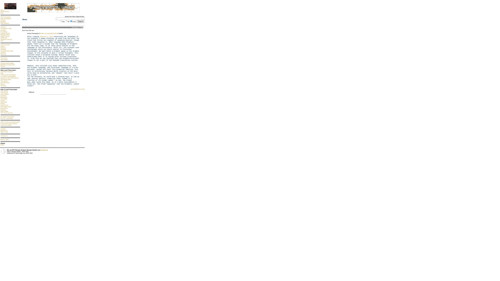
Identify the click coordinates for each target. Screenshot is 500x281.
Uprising (3, 110)
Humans (3, 27)
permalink (74, 89)
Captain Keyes (5, 33)
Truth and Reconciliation (8, 75)
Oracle (3, 100)
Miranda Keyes (5, 35)
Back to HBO (5, 139)
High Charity (4, 111)
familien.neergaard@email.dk (49, 33)
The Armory (4, 92)
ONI (2, 41)
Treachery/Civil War (7, 51)
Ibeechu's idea (46, 37)
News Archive (5, 11)
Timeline (3, 129)
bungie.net (44, 150)
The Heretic (4, 91)
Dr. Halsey (4, 31)
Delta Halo (4, 102)
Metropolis (4, 97)
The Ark (3, 20)
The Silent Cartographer (8, 76)
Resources (4, 130)
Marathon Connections (8, 65)
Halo (2, 73)
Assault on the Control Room (10, 78)
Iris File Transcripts (7, 118)
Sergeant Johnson (6, 39)
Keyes (3, 84)
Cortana (3, 30)
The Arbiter (4, 99)
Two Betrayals (5, 82)
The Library (4, 81)
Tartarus (3, 48)
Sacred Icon (4, 105)
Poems (3, 66)
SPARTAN (4, 38)
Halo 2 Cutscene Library (10, 122)
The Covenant (5, 45)
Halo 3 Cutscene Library (9, 124)
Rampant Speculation (7, 63)
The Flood (4, 58)
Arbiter (3, 46)
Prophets (3, 49)
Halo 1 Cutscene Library (8, 122)
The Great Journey (7, 113)
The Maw (3, 86)
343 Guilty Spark (6, 79)
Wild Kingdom (5, 23)
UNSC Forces (5, 36)
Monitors (3, 21)
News (2, 10)
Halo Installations (6, 18)
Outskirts (3, 96)
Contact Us (4, 136)
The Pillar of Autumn (7, 71)
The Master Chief (6, 28)
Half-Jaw (3, 54)
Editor (2, 145)
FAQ (2, 13)
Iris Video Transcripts (7, 116)
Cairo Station (5, 94)
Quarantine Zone (6, 106)
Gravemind (4, 59)
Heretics (3, 52)
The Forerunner (6, 17)
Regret (3, 103)
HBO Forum (4, 132)
